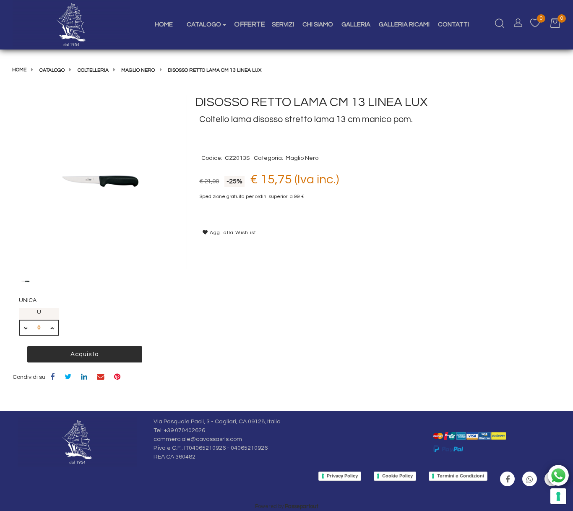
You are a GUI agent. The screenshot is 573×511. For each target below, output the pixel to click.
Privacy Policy (342, 476)
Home (19, 70)
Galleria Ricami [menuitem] (404, 24)
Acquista (84, 354)
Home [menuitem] (164, 24)
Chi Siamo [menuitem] (317, 24)
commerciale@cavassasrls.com (198, 439)
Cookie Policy (397, 476)
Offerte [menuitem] (249, 24)
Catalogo (52, 70)
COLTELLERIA (93, 70)
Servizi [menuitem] (283, 24)
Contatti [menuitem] (453, 24)
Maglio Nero (138, 70)
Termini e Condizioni (460, 476)
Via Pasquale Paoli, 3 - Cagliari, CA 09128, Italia (217, 422)
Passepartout (301, 506)
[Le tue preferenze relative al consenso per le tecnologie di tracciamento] (558, 496)
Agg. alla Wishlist (232, 232)
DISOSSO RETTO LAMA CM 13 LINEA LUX (214, 70)
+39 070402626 (184, 430)
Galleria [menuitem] (355, 24)
